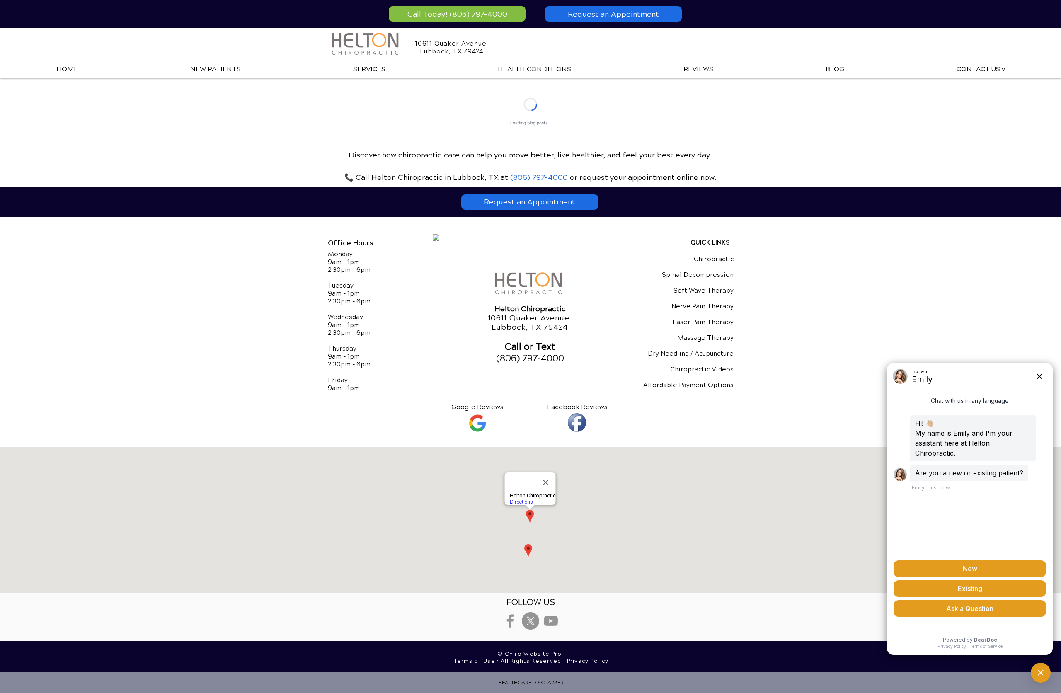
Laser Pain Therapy (703, 322)
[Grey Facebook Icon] (510, 621)
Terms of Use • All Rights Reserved (509, 661)
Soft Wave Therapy (703, 290)
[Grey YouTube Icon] (551, 621)
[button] (369, 69)
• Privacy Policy (586, 661)
